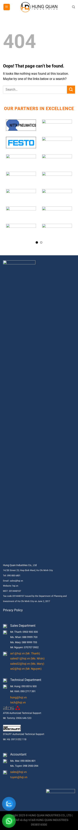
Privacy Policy (13, 610)
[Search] (73, 7)
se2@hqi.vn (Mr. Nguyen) (26, 669)
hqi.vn (15, 586)
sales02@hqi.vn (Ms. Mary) (27, 663)
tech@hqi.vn (18, 702)
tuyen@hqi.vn (18, 777)
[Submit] (71, 89)
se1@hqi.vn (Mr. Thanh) (25, 653)
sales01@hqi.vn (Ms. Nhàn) (27, 658)
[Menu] (6, 7)
